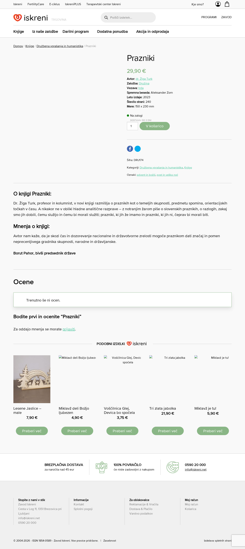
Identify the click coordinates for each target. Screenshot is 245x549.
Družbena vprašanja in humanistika (60, 46)
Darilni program (76, 31)
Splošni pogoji (83, 509)
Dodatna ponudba (112, 31)
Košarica (190, 509)
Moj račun (191, 504)
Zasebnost (109, 540)
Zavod (226, 17)
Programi (209, 17)
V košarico (154, 126)
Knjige (18, 31)
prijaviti (69, 329)
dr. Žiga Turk (144, 78)
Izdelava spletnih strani (218, 540)
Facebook (130, 149)
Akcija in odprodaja (152, 31)
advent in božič (146, 174)
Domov (18, 46)
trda (141, 88)
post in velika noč (167, 174)
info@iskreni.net (196, 469)
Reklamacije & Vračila (143, 504)
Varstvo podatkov (141, 513)
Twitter (138, 149)
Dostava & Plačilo (140, 509)
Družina (144, 83)
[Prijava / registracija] (218, 5)
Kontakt (79, 504)
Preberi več (32, 431)
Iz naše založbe (45, 31)
